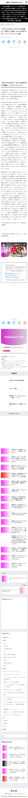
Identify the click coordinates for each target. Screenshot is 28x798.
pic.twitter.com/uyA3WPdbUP (12, 277)
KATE (5, 665)
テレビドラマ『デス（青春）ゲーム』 (13, 714)
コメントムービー (11, 361)
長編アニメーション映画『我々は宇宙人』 (14, 712)
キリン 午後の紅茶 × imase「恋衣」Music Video (14, 693)
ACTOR (4, 668)
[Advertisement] (14, 63)
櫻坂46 (5, 723)
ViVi (9, 356)
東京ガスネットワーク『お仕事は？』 (13, 689)
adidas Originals (8, 663)
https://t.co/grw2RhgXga (11, 275)
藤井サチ (19, 364)
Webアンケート (19, 233)
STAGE (6, 646)
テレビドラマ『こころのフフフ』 (12, 671)
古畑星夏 (4, 366)
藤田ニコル (5, 363)
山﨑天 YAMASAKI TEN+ (14, 2)
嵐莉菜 (24, 366)
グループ (4, 726)
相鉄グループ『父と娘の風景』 (11, 682)
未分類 (4, 729)
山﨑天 (3, 361)
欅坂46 (5, 720)
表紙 (3, 364)
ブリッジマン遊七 (6, 368)
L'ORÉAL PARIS (8, 649)
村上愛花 (10, 366)
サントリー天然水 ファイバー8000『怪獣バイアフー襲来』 (14, 686)
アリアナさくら (17, 366)
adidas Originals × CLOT (10, 657)
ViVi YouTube (20, 361)
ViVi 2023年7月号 (10, 364)
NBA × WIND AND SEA (9, 654)
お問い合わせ (8, 793)
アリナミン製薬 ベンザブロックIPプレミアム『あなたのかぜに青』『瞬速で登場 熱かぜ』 (14, 704)
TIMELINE (4, 637)
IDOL (3, 717)
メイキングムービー (18, 363)
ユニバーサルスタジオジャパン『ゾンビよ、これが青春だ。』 (13, 698)
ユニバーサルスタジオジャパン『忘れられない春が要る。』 (14, 678)
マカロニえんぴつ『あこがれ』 (11, 674)
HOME (14, 791)
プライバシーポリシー (18, 793)
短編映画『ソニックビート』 (11, 709)
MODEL (13, 356)
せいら (10, 363)
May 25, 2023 (21, 279)
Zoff (5, 660)
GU (5, 651)
